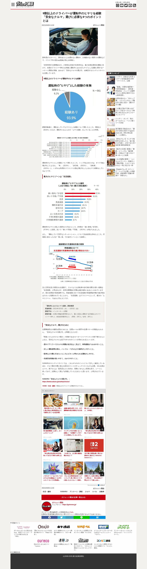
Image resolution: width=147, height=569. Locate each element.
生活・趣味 (47, 491)
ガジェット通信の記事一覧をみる (74, 497)
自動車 (101, 491)
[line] (82, 517)
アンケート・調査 (76, 491)
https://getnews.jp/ (69, 504)
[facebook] (50, 517)
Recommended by (93, 485)
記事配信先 (16, 552)
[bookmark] (98, 517)
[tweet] (62, 517)
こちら (71, 512)
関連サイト (16, 523)
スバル (94, 491)
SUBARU (63, 491)
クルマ (87, 491)
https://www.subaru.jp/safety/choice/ (56, 381)
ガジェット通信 (98, 25)
